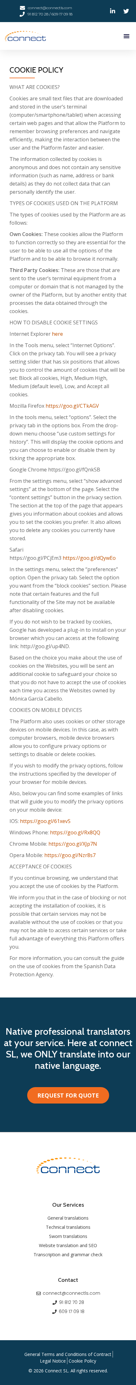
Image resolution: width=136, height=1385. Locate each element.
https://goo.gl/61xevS (45, 821)
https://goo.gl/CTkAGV (72, 405)
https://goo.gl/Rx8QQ (75, 832)
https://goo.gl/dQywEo (89, 557)
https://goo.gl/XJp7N (72, 843)
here (57, 333)
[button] (126, 36)
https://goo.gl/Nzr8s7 (70, 855)
